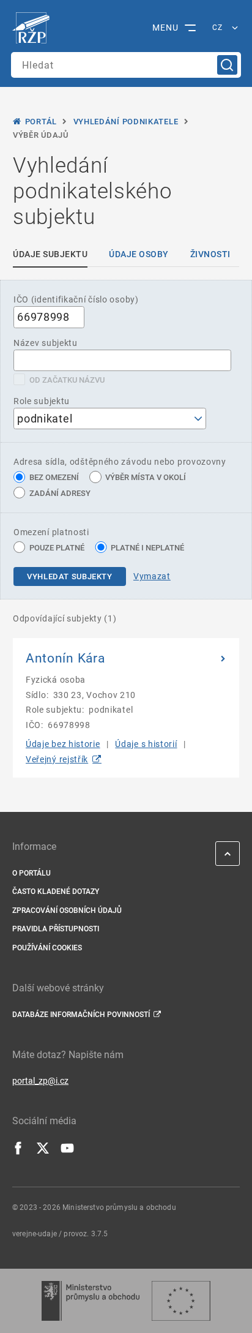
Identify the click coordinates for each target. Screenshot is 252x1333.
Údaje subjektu (50, 254)
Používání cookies (47, 948)
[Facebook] (18, 1151)
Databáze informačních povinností (81, 1014)
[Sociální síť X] (43, 1151)
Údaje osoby (139, 254)
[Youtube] (67, 1151)
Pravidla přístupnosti (55, 929)
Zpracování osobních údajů (67, 910)
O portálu (31, 873)
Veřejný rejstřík (57, 759)
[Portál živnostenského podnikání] (34, 28)
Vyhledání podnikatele (126, 121)
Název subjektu (45, 343)
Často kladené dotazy (55, 891)
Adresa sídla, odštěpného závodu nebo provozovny (119, 462)
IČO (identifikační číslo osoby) (76, 299)
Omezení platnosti (51, 532)
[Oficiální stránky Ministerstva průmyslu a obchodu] (90, 1301)
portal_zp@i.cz (40, 1081)
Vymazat (152, 576)
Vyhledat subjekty (70, 576)
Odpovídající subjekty (65, 618)
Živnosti (210, 254)
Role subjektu (41, 401)
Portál (41, 121)
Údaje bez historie (63, 744)
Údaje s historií (146, 744)
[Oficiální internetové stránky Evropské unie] (181, 1301)
